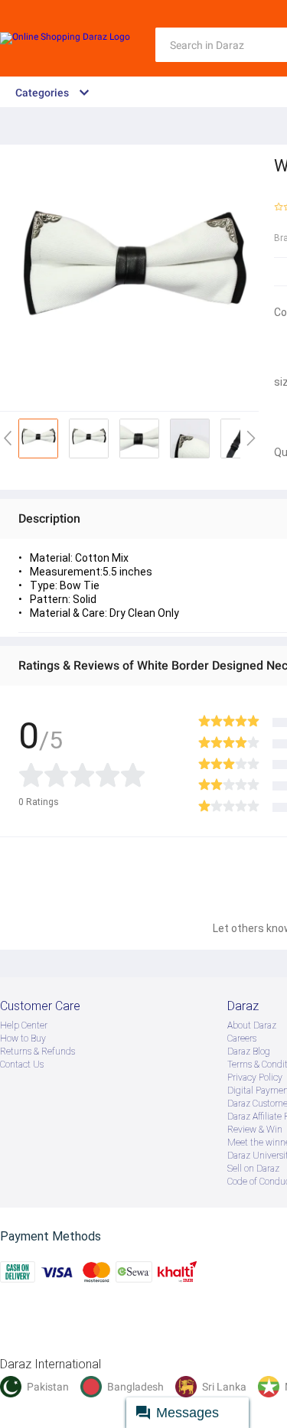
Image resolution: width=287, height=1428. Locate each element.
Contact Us (22, 1064)
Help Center (23, 1025)
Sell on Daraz (253, 1168)
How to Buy (23, 1038)
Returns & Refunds (37, 1051)
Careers (241, 1038)
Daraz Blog (248, 1051)
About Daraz (251, 1025)
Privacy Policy (254, 1077)
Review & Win (254, 1129)
